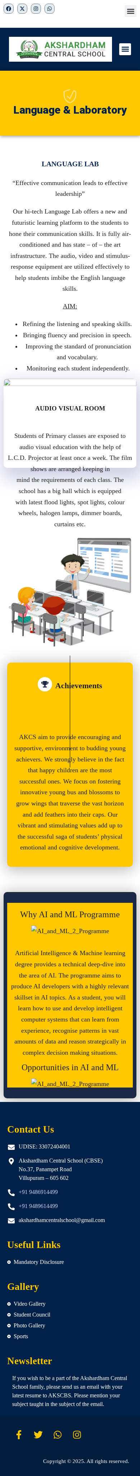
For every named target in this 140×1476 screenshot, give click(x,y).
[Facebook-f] (19, 1435)
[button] (130, 11)
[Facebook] (9, 9)
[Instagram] (77, 1435)
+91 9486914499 (38, 1192)
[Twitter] (38, 1435)
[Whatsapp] (58, 1435)
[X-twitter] (22, 9)
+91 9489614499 (38, 1206)
